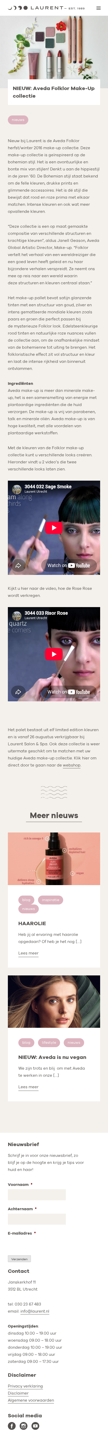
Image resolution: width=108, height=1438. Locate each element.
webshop (71, 765)
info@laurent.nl (34, 1311)
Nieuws (18, 119)
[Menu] (98, 8)
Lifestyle (49, 1042)
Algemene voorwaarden (31, 1400)
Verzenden (19, 1259)
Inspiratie (50, 899)
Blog (26, 899)
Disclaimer (18, 1393)
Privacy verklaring (25, 1386)
